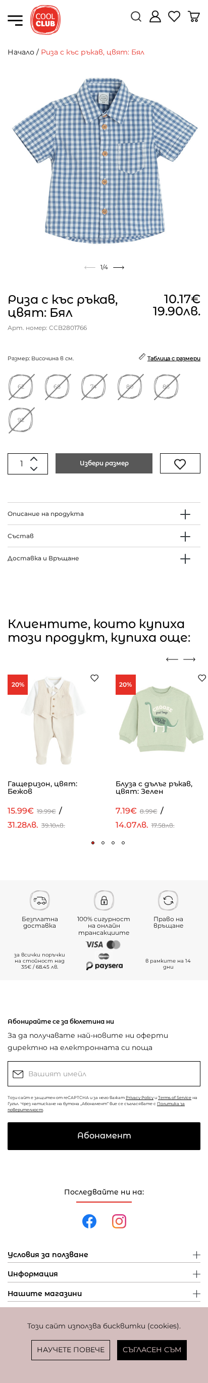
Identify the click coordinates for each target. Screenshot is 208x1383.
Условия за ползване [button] (48, 1255)
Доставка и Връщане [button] (43, 558)
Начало (21, 52)
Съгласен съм (152, 1349)
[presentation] (172, 659)
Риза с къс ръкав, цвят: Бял (92, 52)
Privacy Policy (139, 1097)
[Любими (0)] (175, 20)
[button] (93, 843)
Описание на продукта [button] (46, 513)
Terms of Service (174, 1097)
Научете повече (71, 1349)
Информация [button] (33, 1274)
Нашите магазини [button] (45, 1294)
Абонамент (104, 1135)
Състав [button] (21, 536)
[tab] (104, 513)
